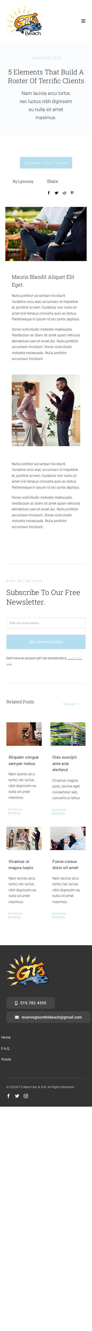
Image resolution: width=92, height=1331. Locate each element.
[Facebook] (49, 193)
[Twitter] (56, 193)
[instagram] (26, 1096)
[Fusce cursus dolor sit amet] (68, 838)
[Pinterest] (72, 193)
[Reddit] (64, 193)
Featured (61, 163)
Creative (47, 163)
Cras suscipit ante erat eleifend (64, 763)
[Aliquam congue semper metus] (24, 734)
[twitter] (17, 1096)
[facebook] (8, 1096)
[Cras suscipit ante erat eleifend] (68, 734)
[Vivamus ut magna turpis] (24, 838)
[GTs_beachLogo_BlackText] (24, 8)
